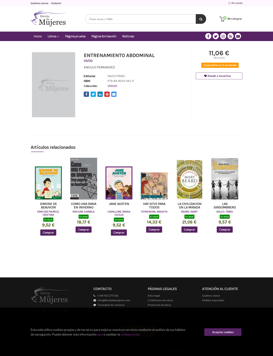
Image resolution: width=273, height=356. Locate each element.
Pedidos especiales (213, 300)
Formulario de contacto (111, 304)
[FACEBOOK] (208, 36)
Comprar (48, 232)
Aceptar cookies (223, 332)
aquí (100, 334)
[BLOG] (231, 36)
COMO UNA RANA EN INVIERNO (83, 206)
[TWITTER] (216, 36)
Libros (52, 36)
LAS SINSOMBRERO (225, 206)
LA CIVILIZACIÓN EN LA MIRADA (190, 206)
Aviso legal (154, 295)
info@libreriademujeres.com (114, 300)
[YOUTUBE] (238, 36)
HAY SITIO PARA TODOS (154, 206)
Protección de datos (159, 304)
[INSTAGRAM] (223, 36)
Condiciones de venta (160, 300)
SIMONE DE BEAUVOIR (48, 206)
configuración (130, 334)
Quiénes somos (39, 3)
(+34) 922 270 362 (107, 295)
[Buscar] (201, 19)
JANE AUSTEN (119, 204)
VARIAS (112, 86)
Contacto (56, 3)
